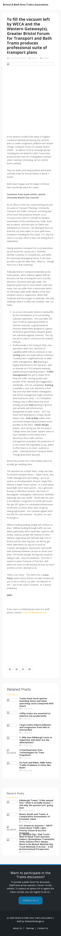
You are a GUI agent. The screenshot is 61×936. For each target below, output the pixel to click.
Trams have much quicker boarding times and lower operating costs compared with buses (36, 702)
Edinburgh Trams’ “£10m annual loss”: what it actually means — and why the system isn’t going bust (36, 804)
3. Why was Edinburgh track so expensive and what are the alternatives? (35, 740)
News (46, 58)
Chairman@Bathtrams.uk (34, 612)
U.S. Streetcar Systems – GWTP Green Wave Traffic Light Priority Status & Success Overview (35, 829)
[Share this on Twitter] (23, 669)
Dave (34, 58)
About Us (17, 928)
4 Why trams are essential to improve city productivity (34, 714)
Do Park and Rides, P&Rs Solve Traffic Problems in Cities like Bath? (35, 765)
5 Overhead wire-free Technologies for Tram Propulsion (31, 752)
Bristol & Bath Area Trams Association (25, 4)
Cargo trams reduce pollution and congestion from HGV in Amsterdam (35, 727)
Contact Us (29, 900)
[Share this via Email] (29, 669)
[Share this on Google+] (16, 669)
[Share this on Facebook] (10, 669)
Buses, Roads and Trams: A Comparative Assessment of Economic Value (34, 817)
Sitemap (30, 928)
